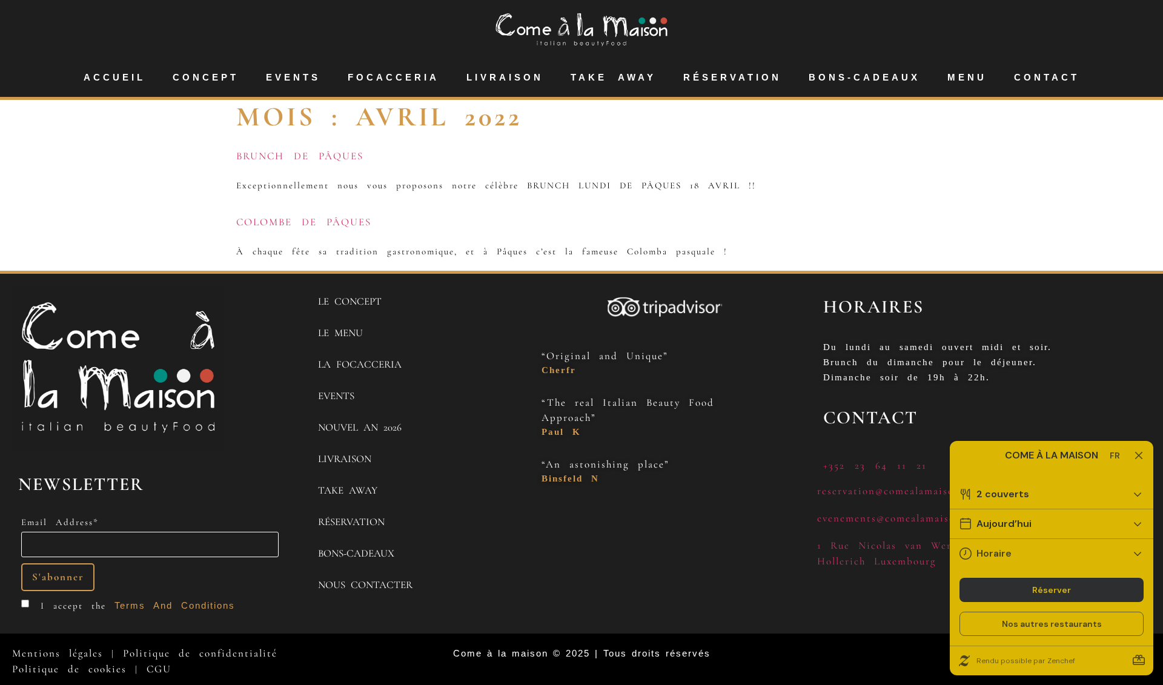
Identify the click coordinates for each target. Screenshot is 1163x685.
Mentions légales (57, 653)
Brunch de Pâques (299, 156)
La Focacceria (360, 364)
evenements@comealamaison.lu (896, 518)
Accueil (114, 77)
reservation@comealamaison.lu (895, 491)
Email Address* (60, 522)
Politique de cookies (69, 669)
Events (293, 77)
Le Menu (340, 332)
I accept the (138, 605)
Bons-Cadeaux (864, 77)
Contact (1046, 77)
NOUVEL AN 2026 (360, 427)
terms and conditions (174, 605)
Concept (206, 77)
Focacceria (393, 77)
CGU (159, 669)
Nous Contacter (365, 584)
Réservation (732, 77)
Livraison (504, 77)
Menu (967, 77)
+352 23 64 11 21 (875, 465)
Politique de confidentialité (200, 653)
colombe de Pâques (303, 222)
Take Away (613, 77)
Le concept (350, 301)
